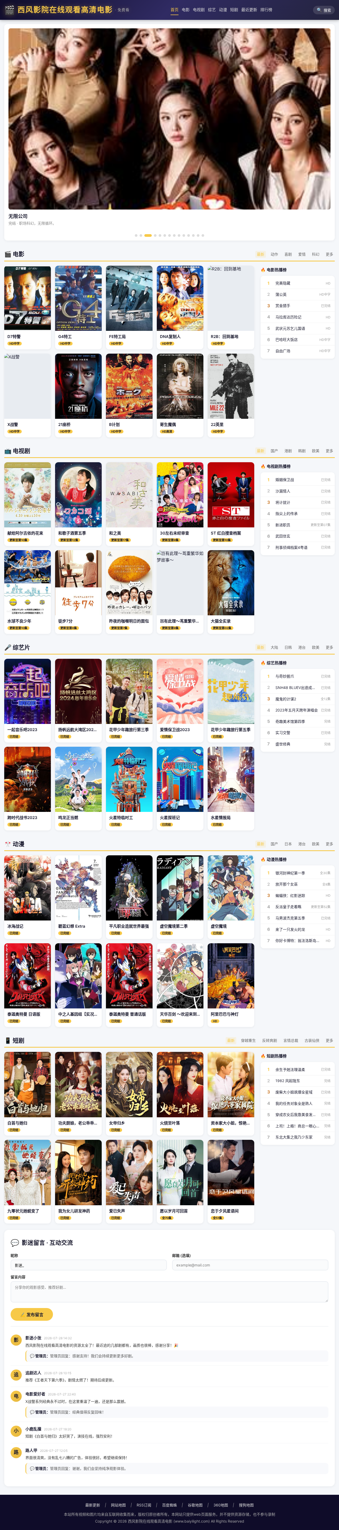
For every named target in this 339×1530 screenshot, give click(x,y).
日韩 (288, 647)
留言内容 (18, 1277)
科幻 (315, 254)
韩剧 (302, 450)
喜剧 (288, 254)
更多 (329, 254)
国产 (274, 450)
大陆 (274, 647)
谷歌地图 (195, 1505)
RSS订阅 (144, 1505)
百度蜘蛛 (169, 1505)
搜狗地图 (246, 1505)
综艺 (212, 9)
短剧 (234, 9)
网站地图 (118, 1505)
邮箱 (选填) (181, 1255)
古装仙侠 (312, 1040)
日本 (288, 844)
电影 (186, 9)
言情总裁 (290, 1040)
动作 (274, 254)
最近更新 (249, 9)
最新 (260, 254)
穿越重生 (248, 1040)
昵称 (14, 1255)
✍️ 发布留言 (31, 1315)
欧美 (315, 450)
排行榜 (266, 9)
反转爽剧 (269, 1040)
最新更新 (92, 1505)
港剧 (288, 450)
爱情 (302, 254)
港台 (302, 647)
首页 (175, 9)
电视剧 (199, 9)
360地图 (220, 1505)
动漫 (223, 9)
